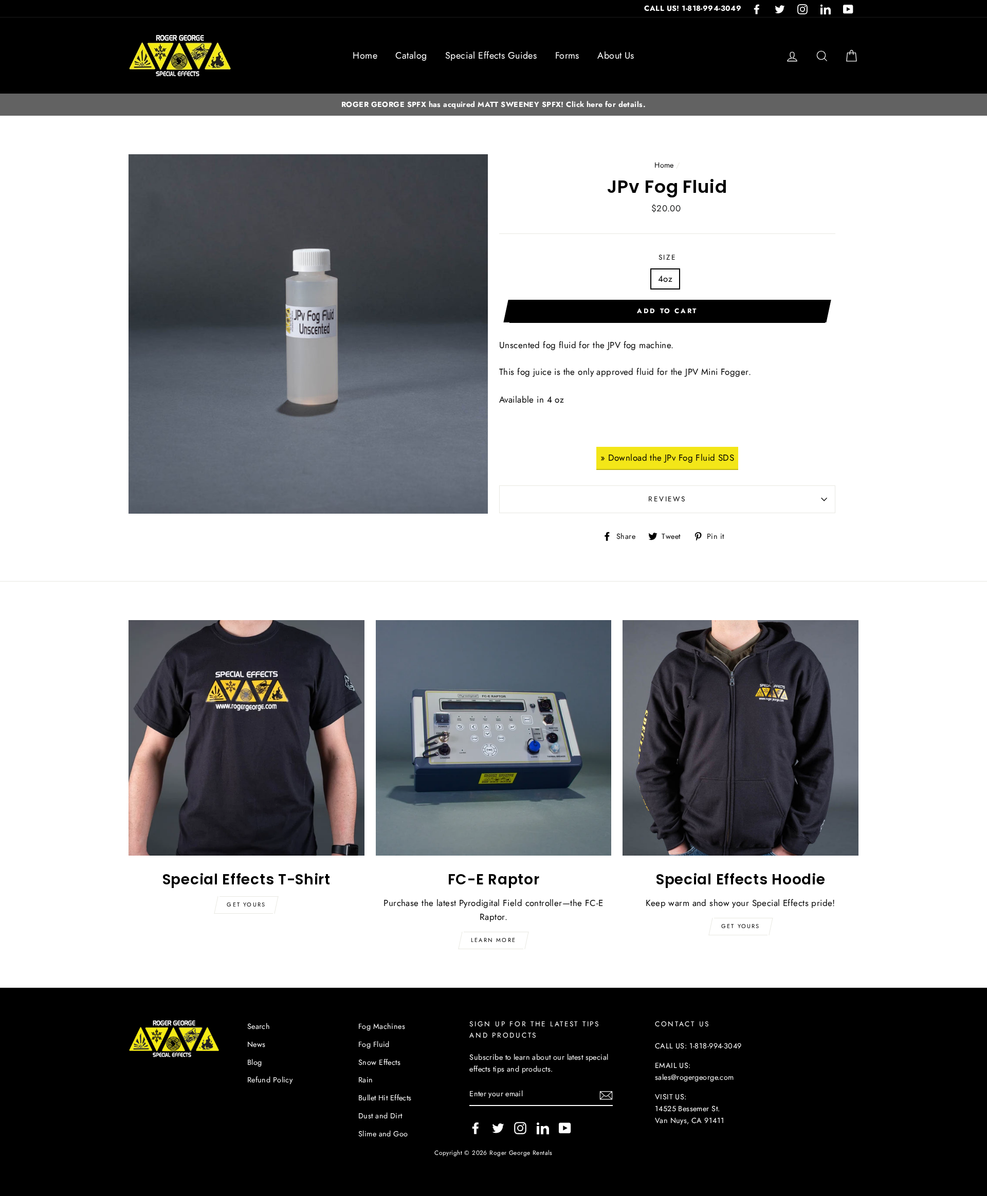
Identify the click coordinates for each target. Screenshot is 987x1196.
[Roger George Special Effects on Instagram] (520, 1127)
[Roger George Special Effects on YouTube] (565, 1127)
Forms (567, 55)
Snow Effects (379, 1062)
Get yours (246, 904)
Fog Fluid (374, 1044)
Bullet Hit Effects (385, 1098)
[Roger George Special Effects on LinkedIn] (543, 1127)
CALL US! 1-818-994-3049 (692, 8)
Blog (254, 1062)
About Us (615, 55)
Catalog (411, 55)
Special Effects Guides (491, 55)
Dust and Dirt (380, 1116)
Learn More (493, 940)
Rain (365, 1080)
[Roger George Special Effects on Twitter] (498, 1127)
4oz (665, 279)
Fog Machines (381, 1026)
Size (668, 257)
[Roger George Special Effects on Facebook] (475, 1127)
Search (258, 1026)
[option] (493, 105)
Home (365, 55)
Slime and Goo (383, 1134)
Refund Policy (270, 1080)
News (256, 1044)
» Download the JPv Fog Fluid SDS (667, 457)
